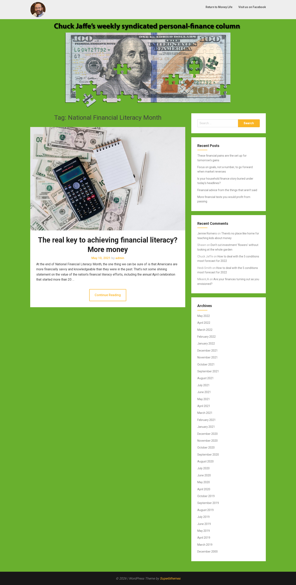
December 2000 (207, 551)
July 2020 (203, 468)
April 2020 (203, 489)
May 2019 (203, 530)
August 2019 (205, 510)
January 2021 (206, 426)
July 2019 (203, 516)
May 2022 (203, 315)
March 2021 (204, 412)
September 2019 (208, 503)
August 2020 (205, 461)
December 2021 (207, 350)
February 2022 (206, 336)
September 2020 (208, 454)
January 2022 (206, 343)
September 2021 (208, 371)
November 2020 (207, 440)
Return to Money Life (219, 7)
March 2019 (204, 544)
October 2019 (206, 496)
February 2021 (206, 420)
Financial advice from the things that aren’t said (227, 190)
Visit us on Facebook (252, 7)
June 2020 (204, 475)
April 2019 (203, 537)
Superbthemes (170, 578)
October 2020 (206, 447)
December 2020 (207, 433)
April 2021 (203, 406)
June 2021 (204, 392)
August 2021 (205, 378)
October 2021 (206, 364)
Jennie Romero (207, 233)
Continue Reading (108, 295)
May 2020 (203, 482)
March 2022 (204, 329)
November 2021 (207, 357)
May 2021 (203, 399)
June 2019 (204, 524)
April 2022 (203, 322)
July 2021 (203, 385)
